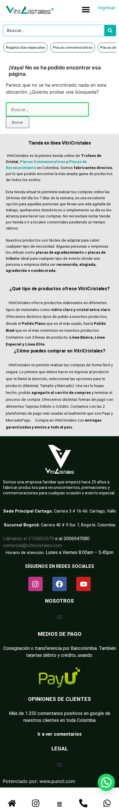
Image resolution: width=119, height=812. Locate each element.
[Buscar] (110, 30)
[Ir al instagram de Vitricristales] (35, 803)
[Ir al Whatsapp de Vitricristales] (107, 803)
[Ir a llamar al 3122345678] (83, 803)
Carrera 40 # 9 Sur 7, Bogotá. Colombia (78, 525)
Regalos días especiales (25, 47)
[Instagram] (35, 584)
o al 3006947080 (72, 538)
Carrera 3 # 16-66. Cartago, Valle (85, 511)
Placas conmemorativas (72, 47)
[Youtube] (83, 584)
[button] (85, 9)
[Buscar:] (47, 109)
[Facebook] (59, 584)
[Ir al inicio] (12, 803)
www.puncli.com (57, 781)
